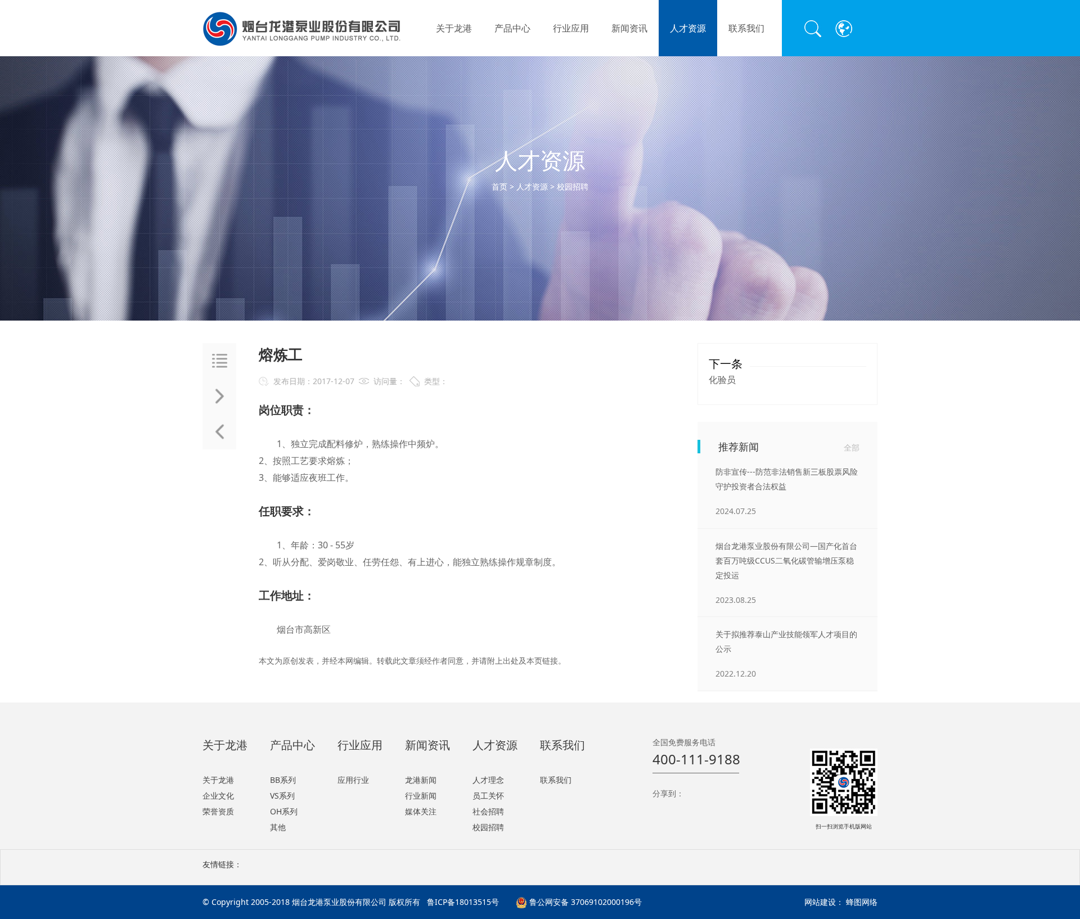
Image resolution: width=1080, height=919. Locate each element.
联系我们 (746, 28)
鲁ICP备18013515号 (463, 902)
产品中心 (512, 28)
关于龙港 (454, 28)
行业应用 (571, 28)
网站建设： (824, 902)
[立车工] (219, 431)
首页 (499, 186)
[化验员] (219, 396)
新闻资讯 (629, 28)
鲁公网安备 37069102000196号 (584, 902)
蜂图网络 (862, 902)
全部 (852, 447)
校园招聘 (572, 186)
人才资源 (688, 28)
